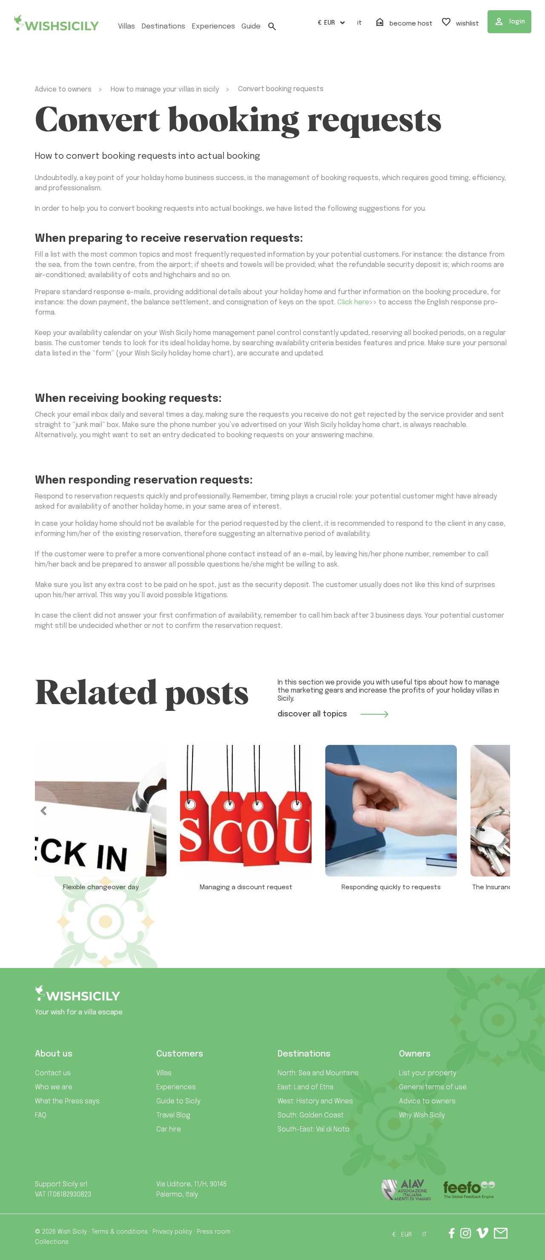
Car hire (168, 1129)
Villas (126, 26)
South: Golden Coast (311, 1115)
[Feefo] (469, 1190)
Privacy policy (172, 1232)
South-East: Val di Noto (314, 1129)
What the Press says (67, 1101)
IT (359, 23)
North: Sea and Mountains (318, 1073)
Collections (52, 1242)
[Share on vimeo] (482, 1236)
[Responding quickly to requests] (391, 810)
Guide (251, 26)
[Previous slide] (35, 811)
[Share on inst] (465, 1234)
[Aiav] (406, 1190)
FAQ (40, 1115)
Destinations (163, 26)
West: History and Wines (315, 1101)
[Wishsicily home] (77, 996)
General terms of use (433, 1087)
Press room (213, 1232)
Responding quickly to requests (391, 887)
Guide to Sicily (178, 1101)
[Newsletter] (501, 1234)
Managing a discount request (246, 887)
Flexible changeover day (101, 887)
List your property (427, 1073)
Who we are (53, 1087)
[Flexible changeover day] (100, 810)
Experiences (176, 1087)
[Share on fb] (452, 1234)
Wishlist (460, 22)
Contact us (53, 1073)
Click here (353, 302)
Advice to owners (427, 1101)
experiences (213, 26)
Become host (404, 22)
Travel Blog (173, 1115)
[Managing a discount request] (246, 810)
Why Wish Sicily (422, 1115)
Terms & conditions (120, 1232)
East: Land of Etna (305, 1087)
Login (509, 22)
